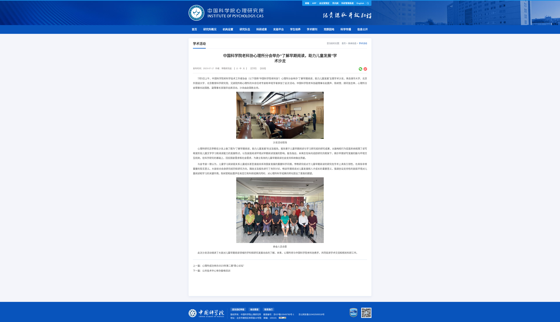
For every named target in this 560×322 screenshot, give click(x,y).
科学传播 (346, 29)
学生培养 (295, 29)
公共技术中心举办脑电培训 (216, 271)
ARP (314, 3)
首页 (194, 29)
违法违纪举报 (238, 309)
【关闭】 (263, 68)
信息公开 (362, 29)
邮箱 (307, 3)
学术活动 (363, 43)
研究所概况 (209, 29)
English (360, 3)
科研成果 (261, 29)
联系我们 (268, 309)
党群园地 (329, 29)
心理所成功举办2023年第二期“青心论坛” (223, 266)
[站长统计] (282, 318)
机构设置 (228, 29)
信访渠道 (254, 309)
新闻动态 (352, 43)
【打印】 (253, 68)
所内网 (335, 3)
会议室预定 (324, 3)
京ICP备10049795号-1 (283, 314)
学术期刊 (312, 29)
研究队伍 (245, 29)
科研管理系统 (347, 3)
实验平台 (278, 29)
